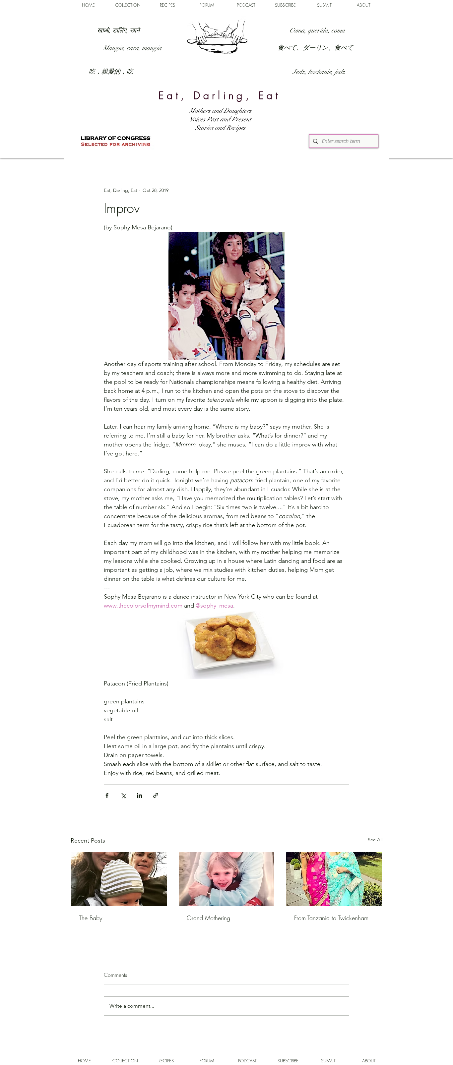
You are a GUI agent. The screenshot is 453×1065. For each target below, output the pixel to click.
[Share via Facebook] (107, 795)
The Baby (90, 918)
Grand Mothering (208, 918)
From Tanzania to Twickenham (331, 918)
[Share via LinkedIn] (139, 795)
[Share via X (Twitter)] (123, 795)
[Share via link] (156, 795)
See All (375, 840)
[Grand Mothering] (227, 879)
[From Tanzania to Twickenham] (334, 879)
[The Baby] (119, 879)
